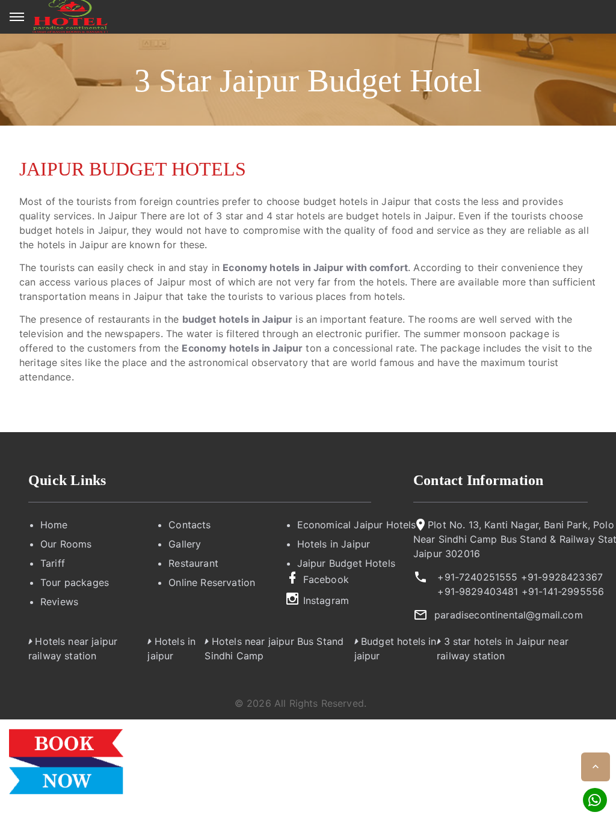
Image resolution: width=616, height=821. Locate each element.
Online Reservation (211, 582)
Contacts (189, 525)
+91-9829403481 (477, 591)
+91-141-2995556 (563, 591)
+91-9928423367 (562, 577)
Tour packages (74, 582)
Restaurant (193, 563)
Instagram (326, 600)
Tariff (52, 563)
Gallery (184, 544)
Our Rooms (65, 544)
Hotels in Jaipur (334, 544)
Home (54, 525)
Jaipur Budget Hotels (346, 563)
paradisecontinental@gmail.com (508, 615)
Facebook (326, 579)
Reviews (59, 602)
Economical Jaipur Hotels (356, 525)
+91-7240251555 (477, 577)
